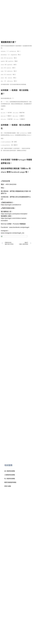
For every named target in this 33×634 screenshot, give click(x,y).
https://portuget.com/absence (11, 204)
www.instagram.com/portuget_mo (12, 233)
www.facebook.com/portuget (19, 227)
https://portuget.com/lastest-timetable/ (14, 214)
